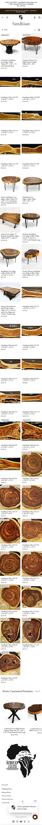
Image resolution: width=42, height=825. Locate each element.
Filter (6, 30)
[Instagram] (17, 821)
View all (37, 691)
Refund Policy (6, 792)
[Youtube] (21, 821)
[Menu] (2, 17)
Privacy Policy (6, 796)
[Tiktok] (24, 821)
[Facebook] (13, 821)
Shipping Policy (7, 789)
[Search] (7, 17)
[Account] (34, 17)
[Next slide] (38, 715)
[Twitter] (28, 821)
